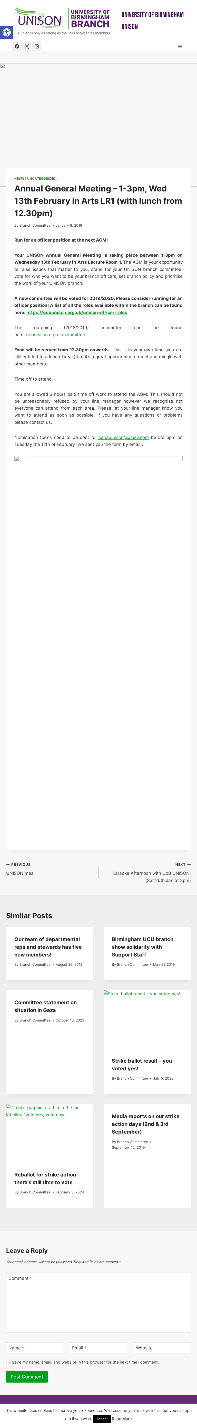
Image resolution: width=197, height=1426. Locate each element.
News (19, 178)
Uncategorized (41, 178)
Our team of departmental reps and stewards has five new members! (48, 947)
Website (144, 1347)
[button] (6, 32)
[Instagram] (36, 46)
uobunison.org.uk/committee (55, 334)
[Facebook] (16, 46)
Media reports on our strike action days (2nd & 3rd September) (146, 1124)
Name (16, 1347)
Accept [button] (102, 1419)
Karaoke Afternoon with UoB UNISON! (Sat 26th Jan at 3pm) (151, 872)
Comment (20, 1278)
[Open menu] (180, 46)
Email (79, 1347)
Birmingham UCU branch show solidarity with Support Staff (142, 947)
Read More (122, 1418)
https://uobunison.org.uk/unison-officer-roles (76, 312)
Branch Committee (35, 225)
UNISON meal (20, 869)
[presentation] (147, 1019)
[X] (26, 46)
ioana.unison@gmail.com (123, 437)
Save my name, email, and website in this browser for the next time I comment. (85, 1362)
